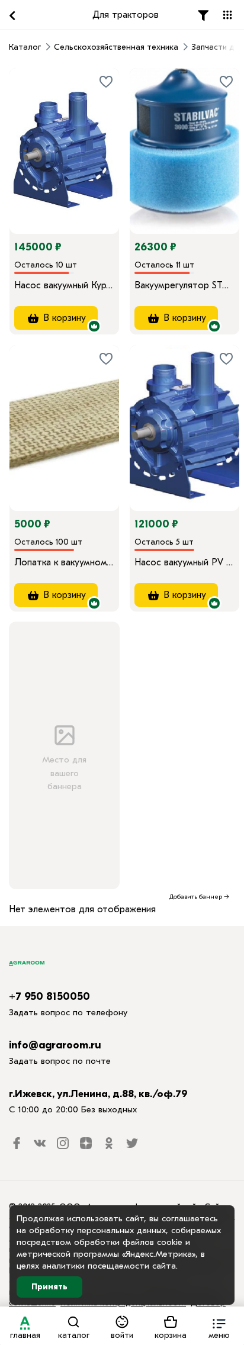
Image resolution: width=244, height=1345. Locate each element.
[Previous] (30, 134)
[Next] (110, 134)
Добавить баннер (195, 896)
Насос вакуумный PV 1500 (184, 562)
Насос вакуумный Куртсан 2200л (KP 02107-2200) (64, 285)
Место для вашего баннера (64, 772)
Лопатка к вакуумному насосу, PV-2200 (64, 562)
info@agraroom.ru (55, 1045)
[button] (219, 1326)
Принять (49, 1287)
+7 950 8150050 (49, 996)
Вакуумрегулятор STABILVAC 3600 (184, 285)
